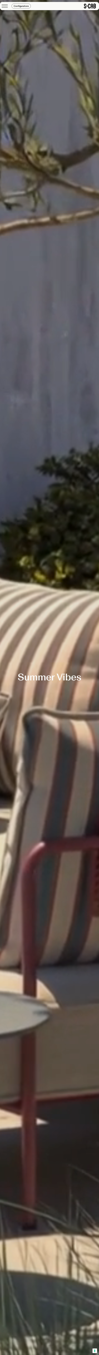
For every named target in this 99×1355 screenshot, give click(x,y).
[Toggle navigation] (5, 6)
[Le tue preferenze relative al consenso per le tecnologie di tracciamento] (94, 1350)
